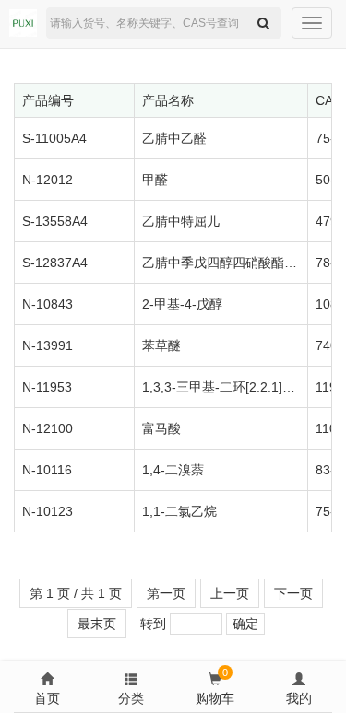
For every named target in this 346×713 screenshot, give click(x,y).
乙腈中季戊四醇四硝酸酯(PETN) (235, 262)
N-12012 (47, 179)
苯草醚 (161, 345)
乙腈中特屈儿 (181, 221)
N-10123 (47, 511)
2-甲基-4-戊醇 (182, 304)
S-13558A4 (55, 221)
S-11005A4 (54, 138)
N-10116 (47, 469)
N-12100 (47, 428)
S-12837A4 (55, 262)
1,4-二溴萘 (173, 469)
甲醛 (155, 179)
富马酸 (161, 428)
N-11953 (47, 387)
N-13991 (47, 345)
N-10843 (47, 304)
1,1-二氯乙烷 (179, 511)
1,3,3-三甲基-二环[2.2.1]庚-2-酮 (233, 387)
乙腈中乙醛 (174, 138)
